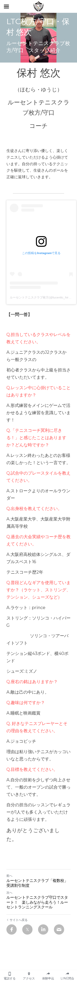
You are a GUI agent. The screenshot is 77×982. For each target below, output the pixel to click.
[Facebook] (11, 929)
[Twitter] (27, 929)
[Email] (59, 929)
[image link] (38, 6)
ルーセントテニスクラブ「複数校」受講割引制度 (37, 883)
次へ (9, 892)
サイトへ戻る (19, 920)
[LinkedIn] (43, 929)
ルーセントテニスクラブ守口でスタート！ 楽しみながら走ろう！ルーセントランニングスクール (37, 902)
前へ (9, 876)
